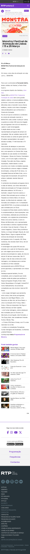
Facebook (3, 482)
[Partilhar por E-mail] (8, 53)
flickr (21, 482)
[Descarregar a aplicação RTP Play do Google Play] (19, 444)
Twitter (8, 482)
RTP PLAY (3, 501)
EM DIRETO (4, 503)
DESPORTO (4, 489)
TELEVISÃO (4, 492)
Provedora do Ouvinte (8, 519)
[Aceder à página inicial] (10, 5)
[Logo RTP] (9, 473)
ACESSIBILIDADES (6, 521)
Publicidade (11, 546)
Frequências (15, 457)
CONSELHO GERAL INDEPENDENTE (11, 528)
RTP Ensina (4, 499)
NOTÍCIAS (3, 487)
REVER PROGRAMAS (6, 505)
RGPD (2, 537)
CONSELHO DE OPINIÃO (7, 530)
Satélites (4, 524)
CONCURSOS (5, 508)
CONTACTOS (4, 514)
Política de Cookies (19, 545)
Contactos (15, 462)
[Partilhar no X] (5, 53)
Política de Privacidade (7, 545)
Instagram (12, 482)
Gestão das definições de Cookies (11, 540)
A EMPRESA (4, 526)
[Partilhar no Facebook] (2, 53)
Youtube (16, 482)
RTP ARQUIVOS (5, 496)
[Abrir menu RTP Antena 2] (28, 6)
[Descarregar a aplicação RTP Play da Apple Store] (10, 444)
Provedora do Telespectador (10, 517)
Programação (15, 451)
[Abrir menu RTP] (15, 1)
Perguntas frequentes (8, 510)
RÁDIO (3, 494)
